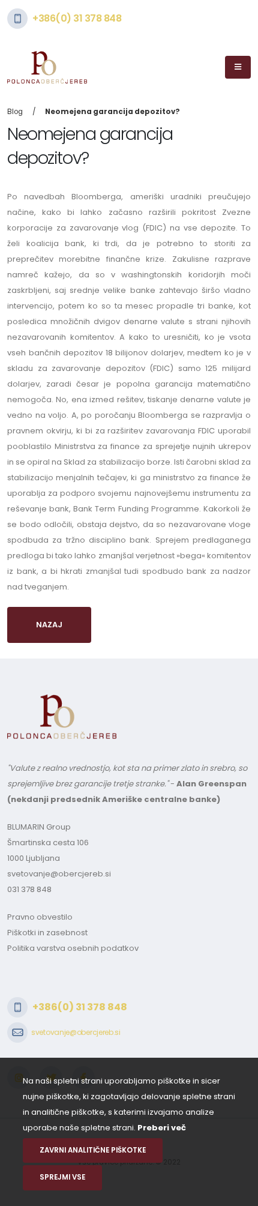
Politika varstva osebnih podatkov (73, 948)
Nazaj (49, 625)
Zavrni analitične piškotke (93, 1150)
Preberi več (161, 1127)
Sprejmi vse (62, 1177)
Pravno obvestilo (40, 917)
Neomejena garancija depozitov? (112, 111)
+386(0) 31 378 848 (76, 18)
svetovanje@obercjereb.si (59, 873)
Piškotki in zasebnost (47, 932)
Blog (15, 111)
